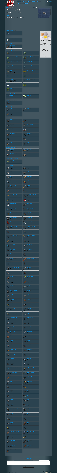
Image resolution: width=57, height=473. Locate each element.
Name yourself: (36, 460)
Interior (33, 1)
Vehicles (19, 3)
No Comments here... (28, 466)
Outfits (28, 1)
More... (45, 56)
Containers (25, 3)
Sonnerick (46, 471)
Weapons (24, 1)
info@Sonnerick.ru (48, 472)
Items (19, 1)
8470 (35, 7)
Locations (39, 1)
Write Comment (11, 460)
